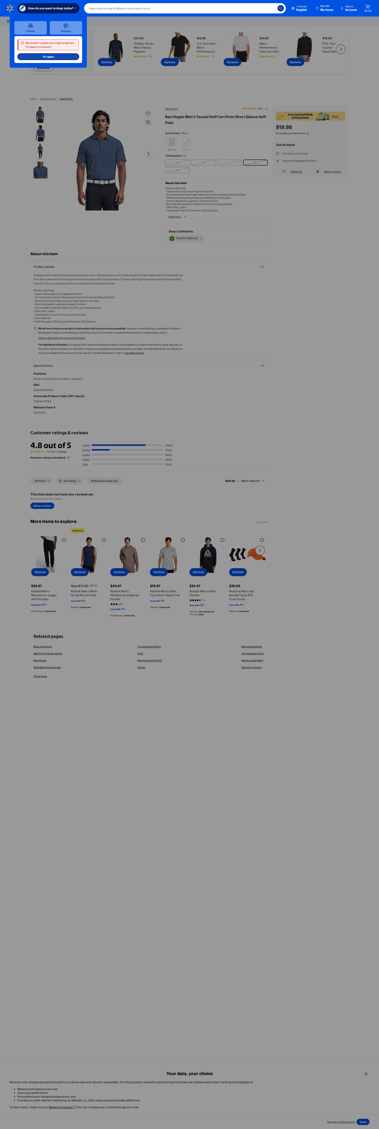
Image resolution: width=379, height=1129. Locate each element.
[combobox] (185, 8)
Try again (48, 56)
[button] (325, 8)
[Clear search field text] (271, 8)
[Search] (281, 8)
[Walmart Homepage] (10, 8)
